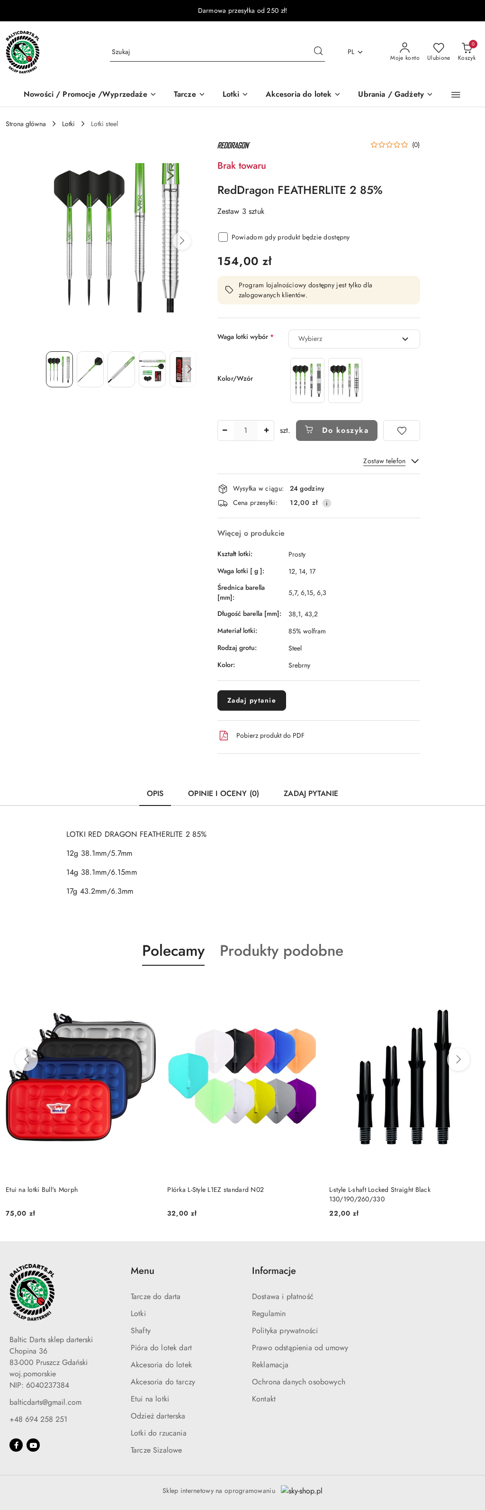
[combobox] (354, 338)
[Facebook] (16, 1445)
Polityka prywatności (285, 1330)
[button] (456, 94)
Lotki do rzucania (159, 1433)
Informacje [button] (274, 1271)
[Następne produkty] (458, 1059)
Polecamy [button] (173, 950)
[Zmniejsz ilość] (225, 430)
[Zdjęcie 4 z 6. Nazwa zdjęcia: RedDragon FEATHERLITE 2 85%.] (152, 369)
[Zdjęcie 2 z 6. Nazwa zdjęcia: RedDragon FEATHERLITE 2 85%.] (90, 369)
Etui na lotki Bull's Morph (42, 1189)
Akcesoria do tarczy (163, 1381)
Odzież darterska (158, 1415)
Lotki (138, 1313)
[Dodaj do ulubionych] (401, 430)
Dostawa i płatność (283, 1296)
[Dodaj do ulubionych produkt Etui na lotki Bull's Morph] (145, 988)
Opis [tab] (155, 793)
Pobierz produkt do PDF (270, 735)
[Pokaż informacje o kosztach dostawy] (327, 503)
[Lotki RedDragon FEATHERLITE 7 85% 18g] (307, 380)
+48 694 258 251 (38, 1419)
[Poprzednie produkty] (26, 1059)
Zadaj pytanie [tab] (311, 793)
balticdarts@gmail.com (45, 1402)
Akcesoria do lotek (161, 1364)
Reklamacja (270, 1364)
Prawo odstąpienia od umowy (300, 1347)
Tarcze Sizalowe (156, 1450)
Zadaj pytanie (252, 700)
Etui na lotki (150, 1398)
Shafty (141, 1330)
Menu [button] (142, 1271)
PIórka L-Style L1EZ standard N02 (215, 1189)
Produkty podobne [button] (281, 950)
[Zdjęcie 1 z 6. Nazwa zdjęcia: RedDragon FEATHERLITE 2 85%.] (59, 369)
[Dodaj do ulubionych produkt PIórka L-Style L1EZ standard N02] (307, 988)
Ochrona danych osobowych (298, 1381)
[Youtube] (33, 1445)
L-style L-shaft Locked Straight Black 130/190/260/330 (380, 1194)
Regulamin (269, 1313)
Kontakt (264, 1398)
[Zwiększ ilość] (267, 430)
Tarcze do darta (155, 1296)
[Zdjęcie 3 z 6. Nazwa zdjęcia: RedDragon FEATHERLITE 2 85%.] (121, 369)
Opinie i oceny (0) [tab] (223, 793)
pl (351, 51)
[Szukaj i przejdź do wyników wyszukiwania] (318, 52)
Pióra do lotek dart (161, 1347)
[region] (326, 380)
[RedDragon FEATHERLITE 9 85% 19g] (345, 380)
